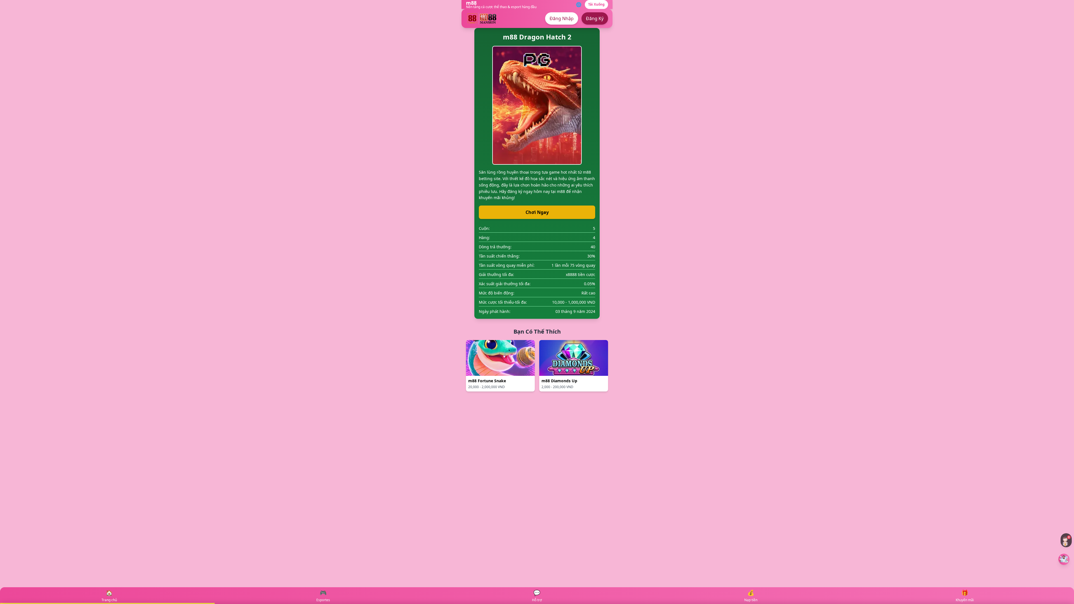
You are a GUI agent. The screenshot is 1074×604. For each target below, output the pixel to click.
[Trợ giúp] (1066, 540)
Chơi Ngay (537, 212)
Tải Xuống (596, 4)
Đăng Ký (595, 18)
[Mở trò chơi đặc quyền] (1064, 559)
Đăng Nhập (562, 18)
